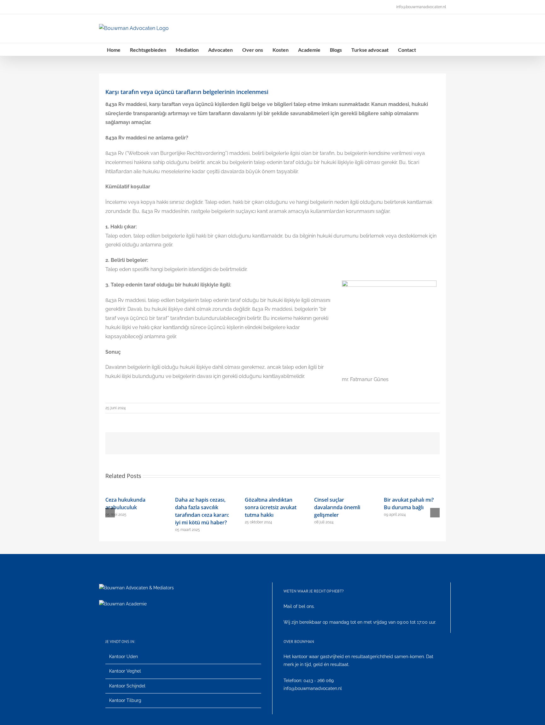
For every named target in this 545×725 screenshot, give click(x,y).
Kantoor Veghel (125, 671)
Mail (288, 606)
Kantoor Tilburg (125, 700)
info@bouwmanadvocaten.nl (421, 7)
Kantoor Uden (123, 656)
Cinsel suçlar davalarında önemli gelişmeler (337, 507)
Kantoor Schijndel (127, 685)
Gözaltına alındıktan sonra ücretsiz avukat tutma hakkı (270, 507)
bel (302, 606)
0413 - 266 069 (318, 680)
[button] (427, 49)
